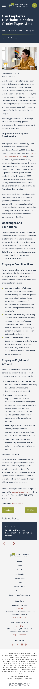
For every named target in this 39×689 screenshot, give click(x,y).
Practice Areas (19, 578)
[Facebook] (13, 644)
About (19, 570)
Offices (19, 582)
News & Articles (19, 586)
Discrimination (17, 503)
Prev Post (7, 510)
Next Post (31, 510)
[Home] (18, 5)
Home (19, 566)
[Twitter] (17, 644)
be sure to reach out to (21, 492)
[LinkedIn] (26, 644)
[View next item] (14, 543)
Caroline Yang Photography (19, 595)
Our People (19, 574)
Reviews (19, 591)
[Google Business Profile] (22, 644)
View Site (19, 609)
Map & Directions (19, 617)
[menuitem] (9, 679)
